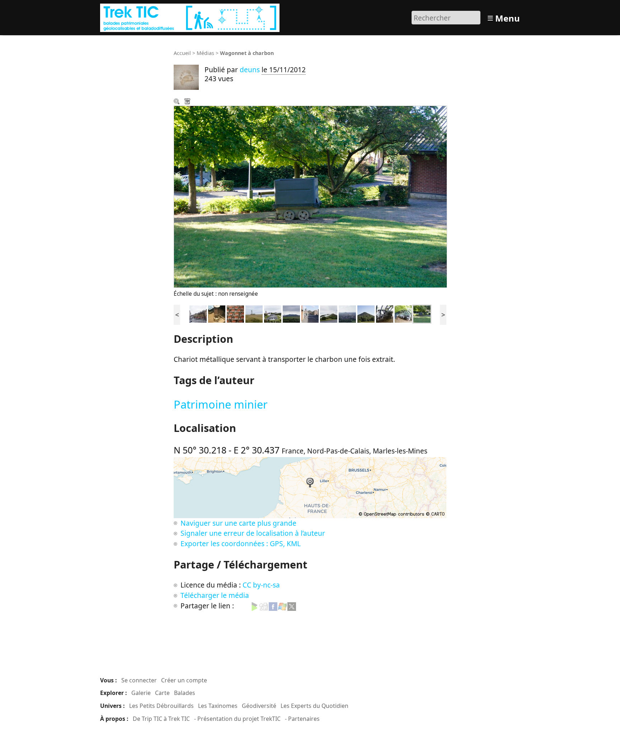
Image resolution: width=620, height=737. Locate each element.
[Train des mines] (403, 313)
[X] (291, 606)
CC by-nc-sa (261, 585)
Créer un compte (184, 680)
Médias (205, 53)
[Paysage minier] (347, 313)
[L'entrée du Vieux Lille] (198, 313)
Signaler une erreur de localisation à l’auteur (252, 533)
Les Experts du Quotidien (314, 706)
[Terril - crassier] (291, 313)
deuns (250, 69)
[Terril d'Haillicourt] (366, 313)
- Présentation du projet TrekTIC (237, 719)
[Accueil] (190, 17)
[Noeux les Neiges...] (328, 313)
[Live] (282, 606)
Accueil (182, 53)
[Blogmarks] (254, 606)
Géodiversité (259, 706)
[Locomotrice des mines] (384, 313)
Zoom (177, 102)
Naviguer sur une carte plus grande (238, 523)
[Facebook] (273, 606)
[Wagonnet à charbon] (422, 313)
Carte (162, 693)
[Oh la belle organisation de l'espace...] (235, 313)
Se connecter (139, 680)
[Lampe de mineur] (216, 313)
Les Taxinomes (218, 706)
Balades (184, 693)
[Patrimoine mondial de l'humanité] (310, 313)
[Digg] (263, 606)
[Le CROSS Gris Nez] (254, 313)
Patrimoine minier (221, 404)
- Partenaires (302, 719)
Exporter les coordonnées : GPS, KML (240, 543)
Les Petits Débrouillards (161, 706)
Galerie (141, 693)
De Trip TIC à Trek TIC (161, 719)
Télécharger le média (188, 102)
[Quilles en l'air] (272, 313)
